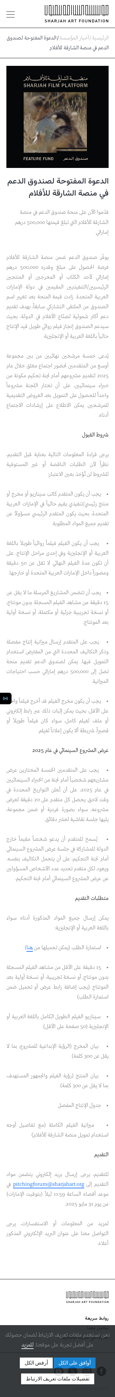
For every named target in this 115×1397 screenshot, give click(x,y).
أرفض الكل (36, 1362)
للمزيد (27, 1345)
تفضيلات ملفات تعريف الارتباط (57, 1378)
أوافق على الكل (74, 1362)
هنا (30, 948)
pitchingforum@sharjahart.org (48, 1184)
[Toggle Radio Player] (6, 698)
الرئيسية (100, 38)
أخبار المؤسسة (74, 38)
